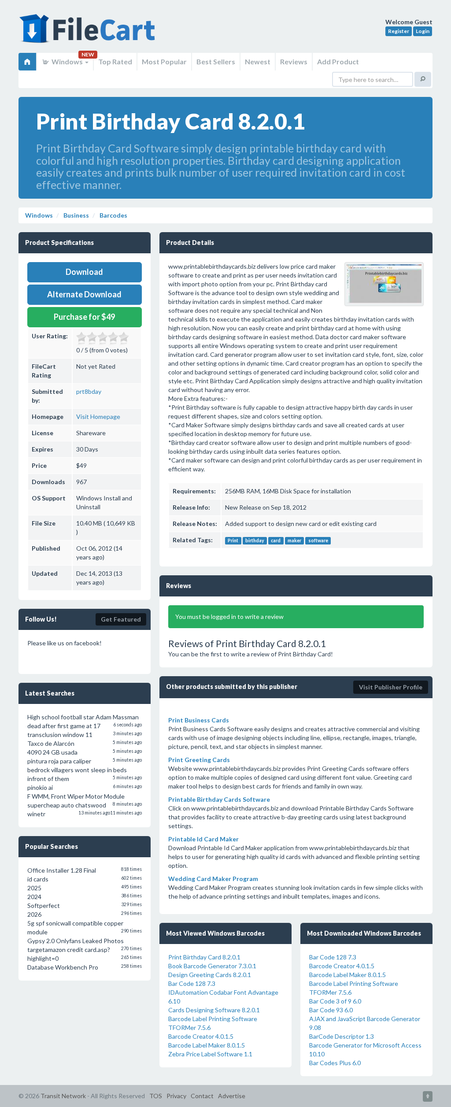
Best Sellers (215, 61)
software (318, 540)
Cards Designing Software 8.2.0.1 (214, 1010)
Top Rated (115, 61)
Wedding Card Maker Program (213, 878)
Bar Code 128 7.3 (191, 983)
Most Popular (164, 61)
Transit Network (63, 1096)
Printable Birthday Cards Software (219, 799)
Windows (67, 61)
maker (294, 540)
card (276, 540)
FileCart (88, 33)
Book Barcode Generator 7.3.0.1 (212, 966)
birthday (254, 540)
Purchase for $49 (84, 317)
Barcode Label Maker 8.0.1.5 (206, 1045)
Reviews (293, 61)
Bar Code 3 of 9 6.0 (335, 1001)
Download (84, 272)
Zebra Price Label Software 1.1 (210, 1054)
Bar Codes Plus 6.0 (335, 1062)
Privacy (176, 1096)
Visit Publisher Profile (390, 687)
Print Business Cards (198, 720)
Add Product (338, 61)
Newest (257, 61)
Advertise (231, 1096)
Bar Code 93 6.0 (331, 1010)
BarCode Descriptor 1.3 (341, 1036)
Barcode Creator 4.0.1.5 (200, 1036)
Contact (202, 1096)
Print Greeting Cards (199, 759)
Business (75, 215)
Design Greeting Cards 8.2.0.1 (209, 974)
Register (398, 31)
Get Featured (121, 619)
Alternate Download (84, 294)
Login (422, 31)
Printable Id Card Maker (203, 839)
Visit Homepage (98, 416)
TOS (155, 1096)
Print (233, 540)
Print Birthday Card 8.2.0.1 (204, 957)
